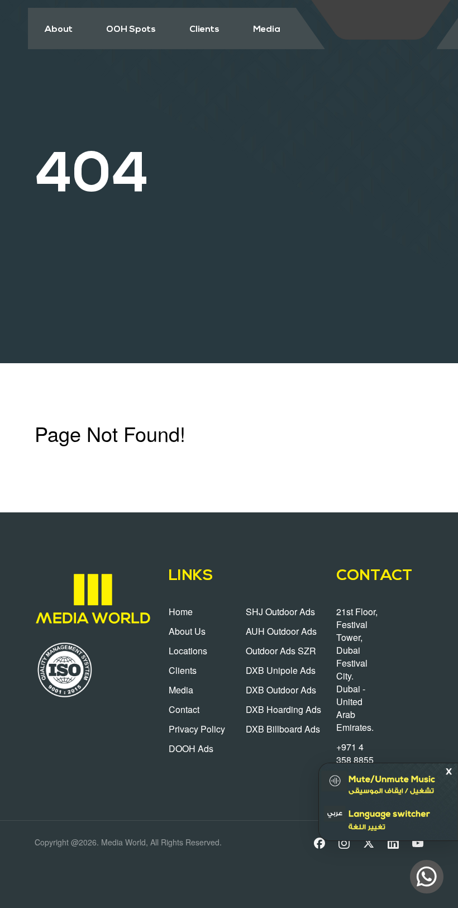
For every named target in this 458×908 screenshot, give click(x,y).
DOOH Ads (191, 748)
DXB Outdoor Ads (281, 689)
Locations (188, 650)
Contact (184, 709)
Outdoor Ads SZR (281, 650)
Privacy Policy (197, 728)
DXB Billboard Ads (283, 728)
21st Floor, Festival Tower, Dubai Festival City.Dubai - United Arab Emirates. (357, 669)
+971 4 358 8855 (355, 753)
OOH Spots (131, 29)
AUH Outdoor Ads (281, 631)
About (59, 29)
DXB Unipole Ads (281, 670)
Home (181, 611)
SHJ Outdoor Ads (280, 611)
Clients (204, 29)
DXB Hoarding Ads (283, 709)
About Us (187, 631)
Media (266, 29)
